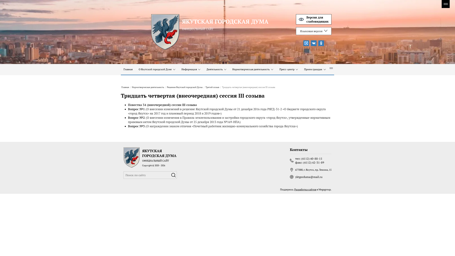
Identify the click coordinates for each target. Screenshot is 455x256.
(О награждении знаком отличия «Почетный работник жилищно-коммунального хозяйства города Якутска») (213, 126)
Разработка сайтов (305, 189)
